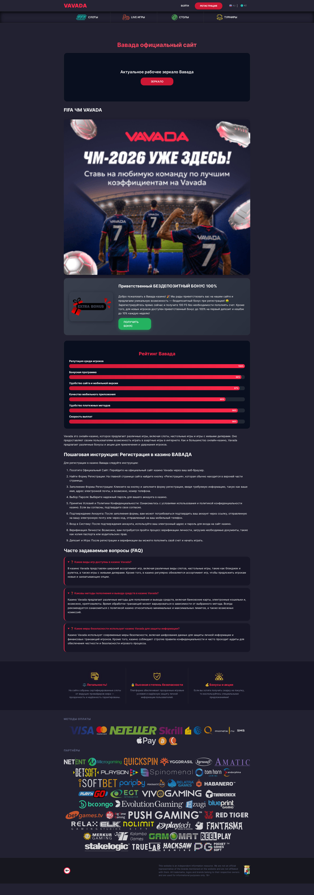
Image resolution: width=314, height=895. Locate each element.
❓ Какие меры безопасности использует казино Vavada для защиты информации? (125, 628)
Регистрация (208, 5)
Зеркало (157, 81)
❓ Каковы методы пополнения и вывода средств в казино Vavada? (114, 593)
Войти (185, 5)
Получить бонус (131, 324)
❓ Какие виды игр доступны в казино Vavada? (100, 562)
